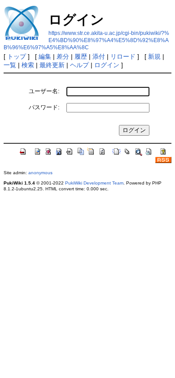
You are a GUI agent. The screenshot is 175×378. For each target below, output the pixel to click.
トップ (16, 56)
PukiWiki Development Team (94, 182)
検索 (28, 65)
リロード (123, 56)
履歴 (80, 56)
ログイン (106, 65)
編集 (45, 56)
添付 (98, 56)
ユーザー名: (44, 91)
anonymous (40, 172)
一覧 (10, 65)
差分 (63, 56)
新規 (154, 56)
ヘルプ (79, 65)
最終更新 (52, 65)
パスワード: (44, 107)
